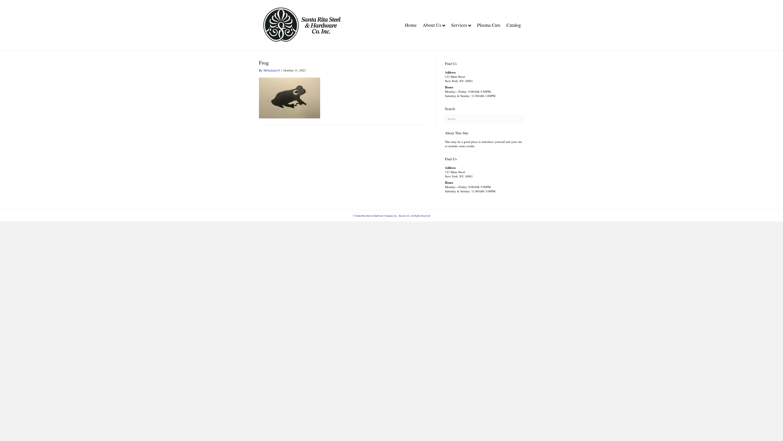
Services (459, 25)
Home (411, 25)
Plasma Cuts (488, 25)
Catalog (514, 25)
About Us (432, 25)
